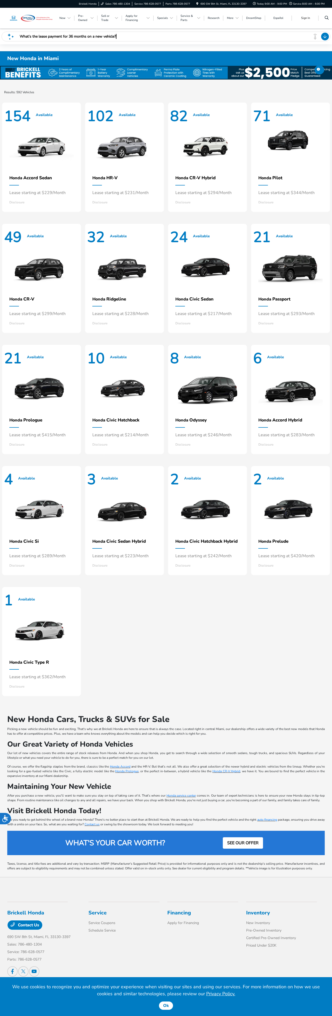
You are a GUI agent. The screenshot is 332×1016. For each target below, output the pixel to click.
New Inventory (258, 922)
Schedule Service (102, 930)
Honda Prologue (127, 771)
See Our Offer (243, 843)
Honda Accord (120, 766)
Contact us (92, 824)
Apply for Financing (183, 922)
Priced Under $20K (261, 945)
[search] (327, 18)
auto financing (267, 820)
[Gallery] (166, 73)
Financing (179, 912)
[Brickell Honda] (30, 18)
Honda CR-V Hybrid (226, 771)
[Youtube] (34, 971)
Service (97, 912)
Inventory (258, 912)
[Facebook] (12, 971)
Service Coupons (101, 922)
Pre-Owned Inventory (263, 930)
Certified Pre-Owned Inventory (271, 937)
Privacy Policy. (220, 994)
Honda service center (181, 795)
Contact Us (28, 925)
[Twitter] (23, 971)
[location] (197, 4)
